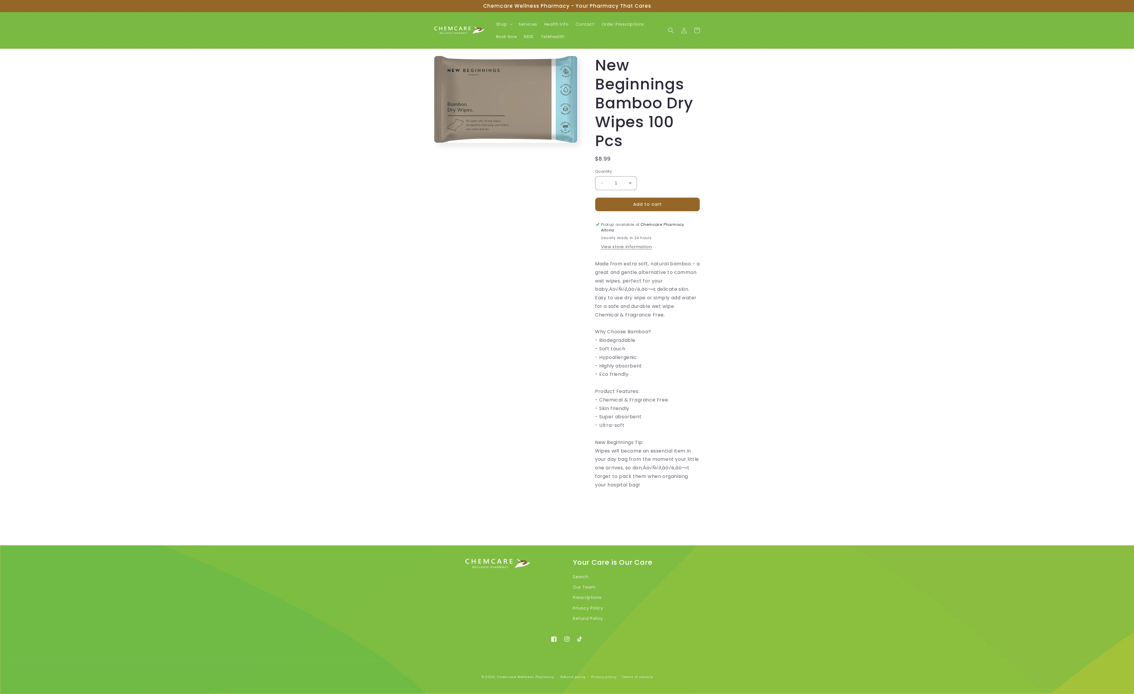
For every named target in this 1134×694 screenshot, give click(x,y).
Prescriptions (587, 597)
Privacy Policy (588, 608)
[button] (504, 24)
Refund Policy (588, 618)
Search (581, 577)
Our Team (584, 587)
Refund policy (573, 676)
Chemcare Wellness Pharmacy (525, 677)
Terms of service (637, 676)
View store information (626, 247)
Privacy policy (604, 676)
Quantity (603, 171)
